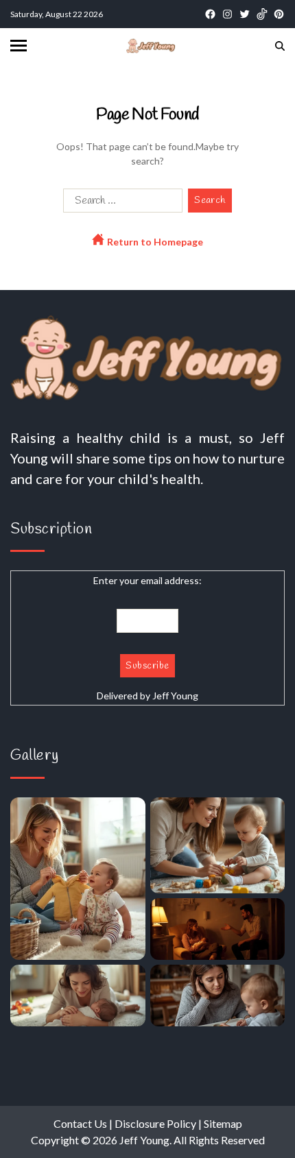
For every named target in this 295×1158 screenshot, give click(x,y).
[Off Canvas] (18, 45)
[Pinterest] (279, 14)
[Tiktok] (262, 14)
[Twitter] (244, 14)
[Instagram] (227, 14)
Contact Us (80, 1123)
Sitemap (223, 1123)
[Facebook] (210, 14)
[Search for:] (120, 203)
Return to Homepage (154, 242)
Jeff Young (175, 695)
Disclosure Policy (155, 1123)
